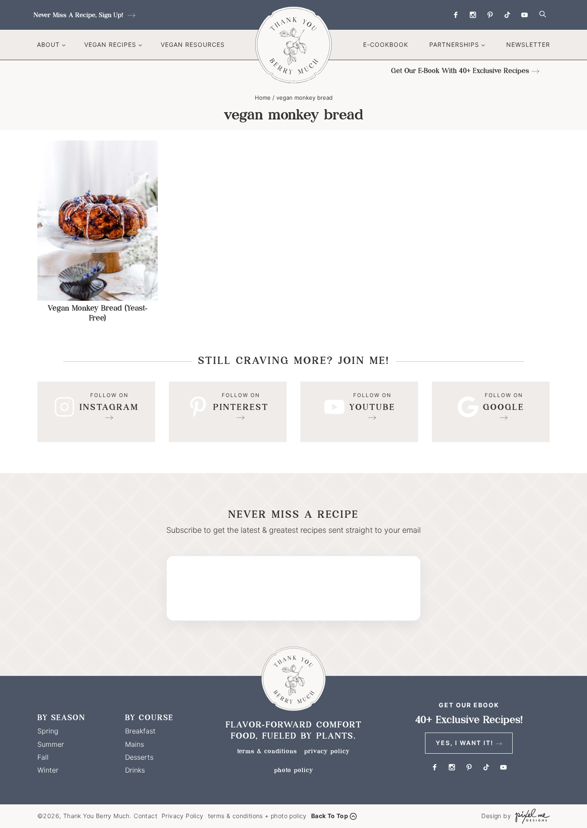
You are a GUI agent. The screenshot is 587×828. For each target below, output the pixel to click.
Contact (145, 815)
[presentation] (97, 220)
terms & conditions (267, 751)
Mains (134, 744)
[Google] (491, 412)
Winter (47, 770)
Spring (47, 731)
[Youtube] (524, 14)
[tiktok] (507, 14)
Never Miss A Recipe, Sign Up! (79, 14)
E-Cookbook (385, 44)
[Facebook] (455, 14)
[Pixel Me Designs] (530, 816)
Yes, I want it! (464, 742)
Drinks (135, 770)
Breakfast (140, 731)
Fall (43, 757)
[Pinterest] (489, 14)
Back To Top (329, 815)
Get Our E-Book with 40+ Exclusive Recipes (460, 71)
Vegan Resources (193, 44)
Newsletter (528, 44)
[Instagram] (472, 14)
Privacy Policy (183, 815)
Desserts (139, 757)
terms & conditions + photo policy (257, 815)
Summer (50, 744)
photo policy (293, 770)
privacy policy (327, 751)
